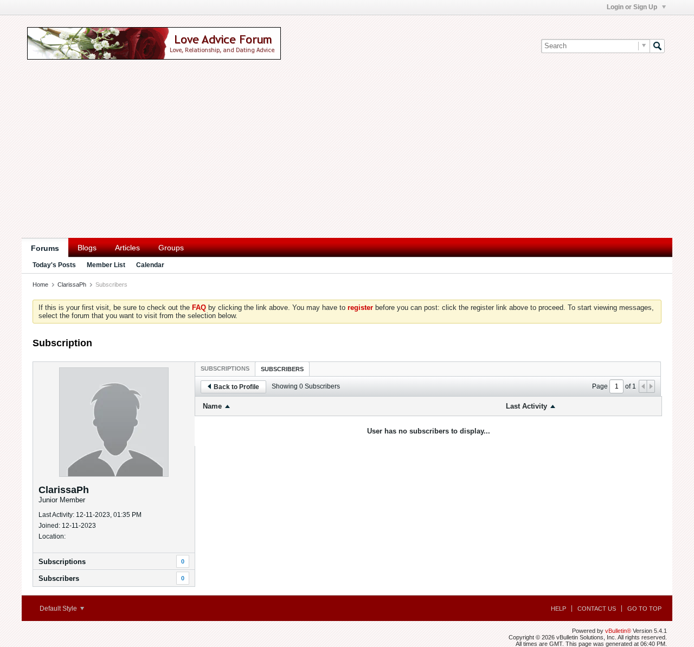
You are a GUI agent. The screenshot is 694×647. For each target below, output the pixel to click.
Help (558, 608)
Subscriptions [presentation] (225, 368)
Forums (45, 248)
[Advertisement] (347, 156)
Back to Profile (236, 387)
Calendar (150, 265)
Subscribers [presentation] (282, 369)
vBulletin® (618, 630)
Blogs (87, 247)
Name (212, 406)
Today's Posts (54, 265)
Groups (171, 247)
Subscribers (58, 578)
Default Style (59, 608)
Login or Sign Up (633, 7)
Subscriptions (62, 562)
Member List (106, 265)
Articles (127, 247)
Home (40, 284)
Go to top (644, 608)
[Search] (657, 46)
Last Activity (526, 406)
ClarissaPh (71, 284)
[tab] (225, 368)
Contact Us (596, 608)
